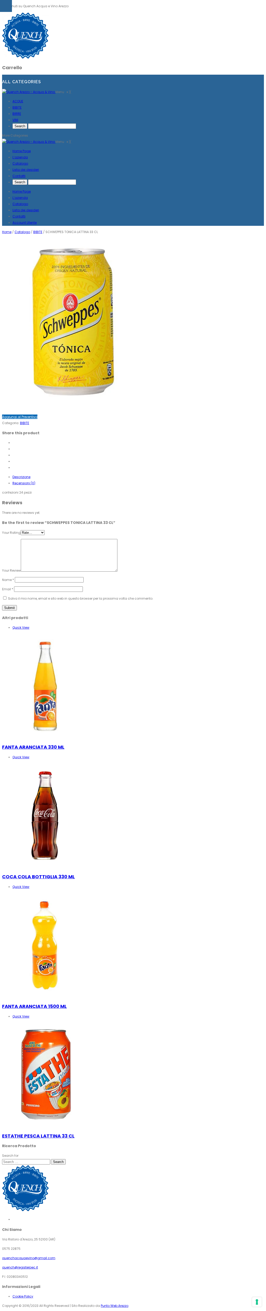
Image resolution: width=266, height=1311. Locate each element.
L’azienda (20, 197)
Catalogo (20, 204)
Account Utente (24, 222)
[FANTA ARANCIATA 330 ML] (45, 737)
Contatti (18, 216)
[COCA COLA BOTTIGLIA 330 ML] (45, 866)
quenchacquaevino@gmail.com (28, 1258)
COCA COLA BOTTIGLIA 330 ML (38, 876)
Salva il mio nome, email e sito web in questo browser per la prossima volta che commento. (80, 598)
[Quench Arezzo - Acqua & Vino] (29, 92)
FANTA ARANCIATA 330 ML (33, 747)
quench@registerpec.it (20, 1267)
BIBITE (37, 232)
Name (8, 580)
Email (7, 589)
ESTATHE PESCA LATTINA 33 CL (38, 1136)
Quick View (20, 627)
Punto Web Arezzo (114, 1305)
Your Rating (11, 532)
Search (58, 1162)
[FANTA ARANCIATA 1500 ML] (45, 996)
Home (6, 232)
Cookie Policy (22, 1296)
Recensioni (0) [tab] (23, 483)
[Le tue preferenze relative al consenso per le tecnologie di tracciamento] (257, 1302)
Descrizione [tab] (21, 477)
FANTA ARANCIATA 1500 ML (34, 1006)
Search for (10, 1155)
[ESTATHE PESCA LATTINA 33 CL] (45, 1126)
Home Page (21, 191)
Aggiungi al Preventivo (19, 417)
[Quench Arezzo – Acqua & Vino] (25, 57)
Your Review (11, 570)
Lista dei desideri (25, 210)
